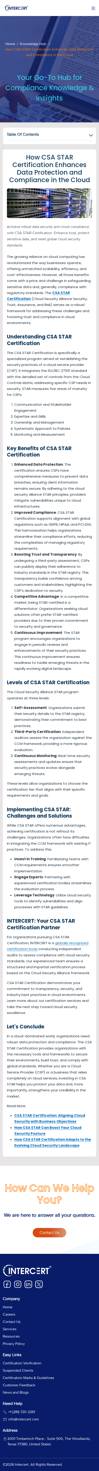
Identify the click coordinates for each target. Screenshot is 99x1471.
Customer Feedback (19, 1385)
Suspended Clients (18, 1370)
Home (7, 1307)
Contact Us (49, 1232)
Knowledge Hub (33, 44)
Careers (9, 1314)
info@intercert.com (23, 1419)
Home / (12, 44)
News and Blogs (16, 1392)
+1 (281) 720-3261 (21, 1412)
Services (9, 1329)
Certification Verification (22, 1363)
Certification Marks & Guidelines (28, 1378)
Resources (11, 1336)
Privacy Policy (14, 1343)
